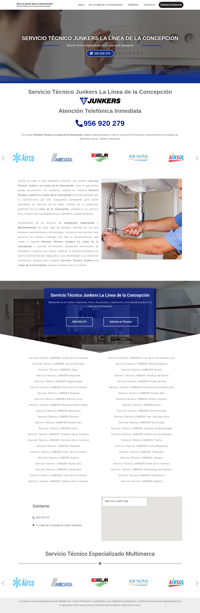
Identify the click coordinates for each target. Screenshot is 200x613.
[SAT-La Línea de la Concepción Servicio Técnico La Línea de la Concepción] (35, 5)
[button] (123, 4)
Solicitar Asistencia (171, 5)
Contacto (149, 5)
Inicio (81, 5)
